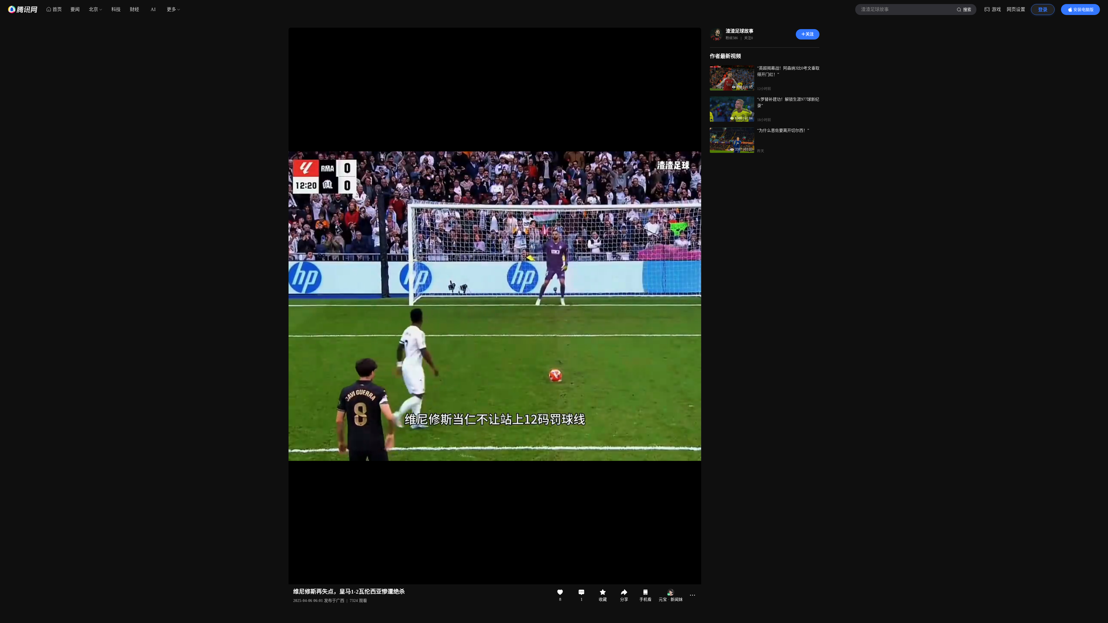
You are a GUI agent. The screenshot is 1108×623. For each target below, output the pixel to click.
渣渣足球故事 (739, 31)
